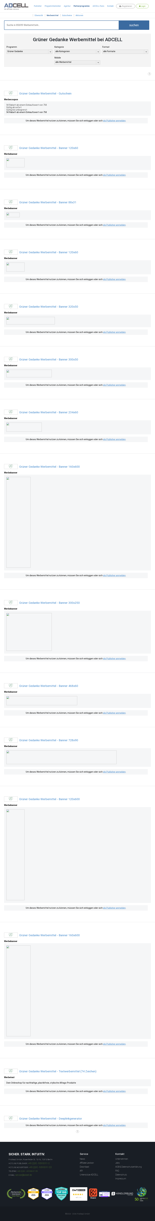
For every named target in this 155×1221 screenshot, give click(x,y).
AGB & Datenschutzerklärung (128, 1167)
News (82, 1159)
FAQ (117, 1171)
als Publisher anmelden (114, 120)
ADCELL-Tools (98, 6)
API (81, 1171)
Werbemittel (52, 15)
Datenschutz (121, 1174)
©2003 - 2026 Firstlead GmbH (77, 1214)
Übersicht (39, 15)
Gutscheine (67, 15)
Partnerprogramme (82, 6)
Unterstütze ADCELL (89, 1174)
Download (84, 1167)
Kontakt (110, 6)
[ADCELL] (78, 1194)
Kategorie (59, 47)
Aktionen (79, 15)
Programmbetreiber (53, 6)
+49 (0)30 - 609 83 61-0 (38, 1163)
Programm (12, 47)
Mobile (57, 57)
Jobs (117, 1163)
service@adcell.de (23, 1175)
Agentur (67, 6)
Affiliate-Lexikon (87, 1163)
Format (105, 47)
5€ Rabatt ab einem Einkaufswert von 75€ (26, 112)
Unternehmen (121, 1159)
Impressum (120, 1178)
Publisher (38, 6)
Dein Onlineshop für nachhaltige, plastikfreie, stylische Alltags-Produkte (41, 1083)
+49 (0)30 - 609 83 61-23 (40, 1167)
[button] (134, 25)
